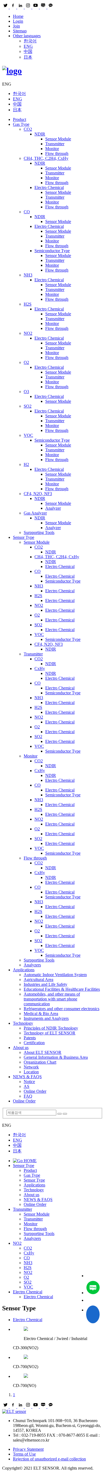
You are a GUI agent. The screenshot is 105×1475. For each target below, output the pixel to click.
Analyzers (32, 965)
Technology (23, 1023)
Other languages (27, 35)
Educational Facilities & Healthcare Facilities (62, 989)
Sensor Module (58, 139)
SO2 (28, 406)
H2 (26, 464)
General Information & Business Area (56, 1057)
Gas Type (21, 124)
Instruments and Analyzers (46, 1018)
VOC (28, 435)
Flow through (56, 153)
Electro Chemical (49, 187)
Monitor (52, 148)
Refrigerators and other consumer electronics (61, 1008)
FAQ (28, 1096)
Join (16, 26)
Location (31, 1072)
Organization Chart (40, 1062)
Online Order (35, 1091)
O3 (26, 391)
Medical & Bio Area (41, 1013)
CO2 (28, 129)
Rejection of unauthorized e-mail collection (49, 1459)
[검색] (59, 1114)
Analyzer (53, 508)
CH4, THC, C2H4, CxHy (46, 158)
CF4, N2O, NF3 (38, 493)
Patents (30, 1038)
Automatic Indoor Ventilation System (55, 974)
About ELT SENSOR (42, 1052)
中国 (28, 51)
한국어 (30, 41)
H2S (28, 304)
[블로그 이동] (93, 1288)
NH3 (28, 275)
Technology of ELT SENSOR (49, 1033)
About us (21, 1047)
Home (18, 16)
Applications (23, 969)
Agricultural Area (38, 979)
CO (27, 211)
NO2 (28, 333)
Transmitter (54, 143)
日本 (28, 57)
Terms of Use (24, 1454)
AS (26, 1086)
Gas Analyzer (35, 513)
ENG (28, 46)
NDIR (39, 134)
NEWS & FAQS (27, 1076)
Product (19, 119)
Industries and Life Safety (45, 984)
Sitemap (20, 31)
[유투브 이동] (93, 1300)
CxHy (39, 668)
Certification (34, 1042)
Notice (29, 1081)
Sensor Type (23, 537)
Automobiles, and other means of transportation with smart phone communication (52, 999)
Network (31, 1067)
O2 (26, 362)
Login (18, 21)
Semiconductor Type (52, 250)
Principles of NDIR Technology (51, 1028)
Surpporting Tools (39, 532)
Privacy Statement (28, 1449)
